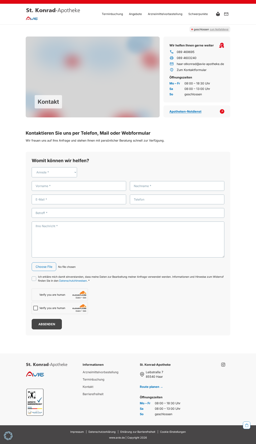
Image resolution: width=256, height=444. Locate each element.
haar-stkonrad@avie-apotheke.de (200, 64)
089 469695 (186, 52)
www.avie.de (117, 437)
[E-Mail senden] (226, 14)
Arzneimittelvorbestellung (165, 14)
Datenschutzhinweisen (73, 280)
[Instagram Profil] (223, 364)
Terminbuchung (112, 14)
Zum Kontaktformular (192, 70)
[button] (8, 436)
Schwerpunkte (198, 14)
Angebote (135, 14)
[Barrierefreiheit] (218, 14)
